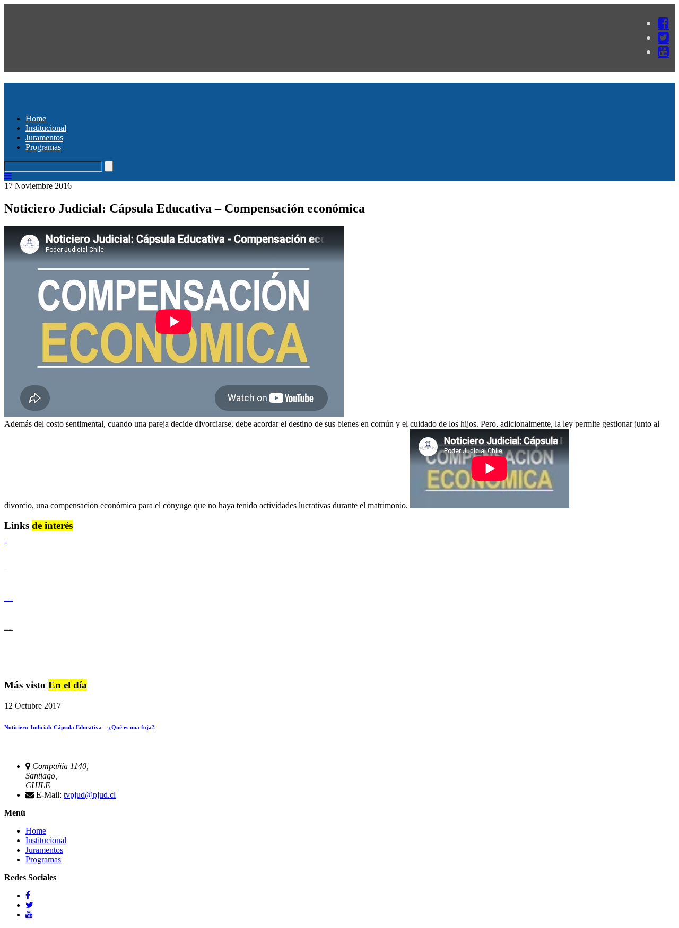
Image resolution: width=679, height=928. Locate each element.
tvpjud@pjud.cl (90, 794)
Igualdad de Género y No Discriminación (8, 629)
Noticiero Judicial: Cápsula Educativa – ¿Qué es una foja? (79, 727)
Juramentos (44, 137)
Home (35, 118)
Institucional (45, 127)
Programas (43, 147)
